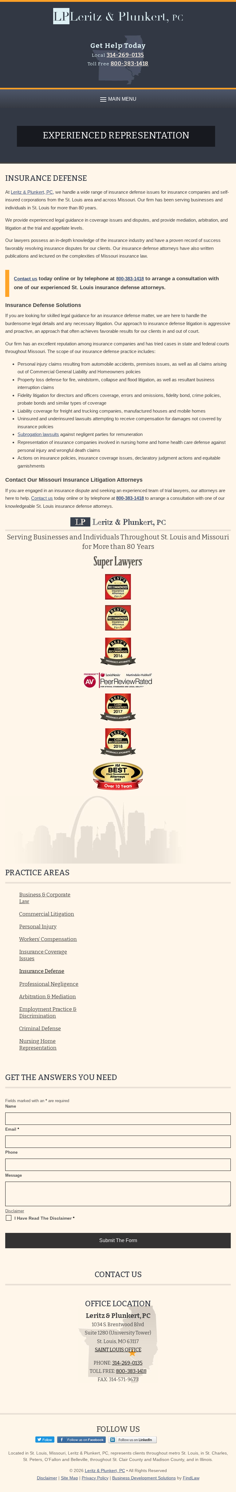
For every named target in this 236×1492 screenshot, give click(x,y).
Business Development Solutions (144, 1477)
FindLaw (191, 1477)
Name (10, 1106)
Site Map (69, 1477)
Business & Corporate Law (44, 898)
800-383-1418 (130, 63)
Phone (11, 1152)
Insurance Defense (41, 971)
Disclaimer (14, 1211)
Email (12, 1129)
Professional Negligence (48, 984)
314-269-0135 (125, 55)
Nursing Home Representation (38, 1044)
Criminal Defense (40, 1028)
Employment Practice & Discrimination (48, 1012)
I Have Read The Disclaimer (44, 1218)
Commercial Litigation (46, 914)
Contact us (25, 278)
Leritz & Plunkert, (120, 522)
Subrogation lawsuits (38, 434)
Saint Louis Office (118, 1350)
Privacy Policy (95, 1477)
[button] (117, 99)
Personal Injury (38, 926)
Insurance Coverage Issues (43, 955)
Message (13, 1175)
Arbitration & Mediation (47, 996)
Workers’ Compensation (48, 939)
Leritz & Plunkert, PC (105, 1470)
